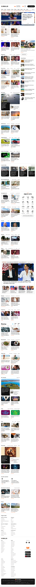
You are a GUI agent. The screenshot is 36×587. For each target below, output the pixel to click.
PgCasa (2, 295)
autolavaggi (2, 528)
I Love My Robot (13, 203)
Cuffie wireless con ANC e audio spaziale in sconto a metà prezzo (30, 98)
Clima (11, 92)
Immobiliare (12, 123)
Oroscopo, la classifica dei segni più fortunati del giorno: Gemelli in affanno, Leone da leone (5, 458)
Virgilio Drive (2, 545)
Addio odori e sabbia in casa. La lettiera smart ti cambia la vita (5, 440)
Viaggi (18, 9)
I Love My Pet (17, 193)
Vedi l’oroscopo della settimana (28, 215)
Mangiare (12, 517)
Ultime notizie (8, 234)
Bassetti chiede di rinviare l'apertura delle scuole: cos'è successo (5, 229)
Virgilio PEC (2, 544)
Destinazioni (12, 576)
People (8, 40)
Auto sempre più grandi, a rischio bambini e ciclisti (5, 403)
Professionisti (13, 530)
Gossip (12, 557)
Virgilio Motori (4, 137)
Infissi (12, 306)
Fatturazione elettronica (14, 561)
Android (11, 151)
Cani (12, 421)
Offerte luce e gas (13, 560)
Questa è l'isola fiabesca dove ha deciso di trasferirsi (15, 215)
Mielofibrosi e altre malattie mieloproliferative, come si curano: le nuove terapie (29, 77)
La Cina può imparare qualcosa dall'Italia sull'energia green (4, 105)
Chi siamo (9, 582)
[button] (33, 23)
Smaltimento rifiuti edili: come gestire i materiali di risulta (5, 510)
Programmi (18, 54)
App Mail (2, 551)
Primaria (18, 220)
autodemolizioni (3, 526)
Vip (1, 51)
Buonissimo (3, 339)
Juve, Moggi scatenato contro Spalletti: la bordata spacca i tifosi (5, 256)
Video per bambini (10, 408)
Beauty (8, 68)
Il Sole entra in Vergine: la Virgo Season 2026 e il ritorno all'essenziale (5, 471)
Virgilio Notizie (13, 541)
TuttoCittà (2, 575)
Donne (12, 9)
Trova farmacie (13, 570)
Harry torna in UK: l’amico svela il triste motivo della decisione (5, 317)
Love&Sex (18, 68)
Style (14, 68)
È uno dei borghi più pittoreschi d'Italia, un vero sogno (5, 481)
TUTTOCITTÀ (24, 580)
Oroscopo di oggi (10, 445)
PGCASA (17, 580)
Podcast (18, 421)
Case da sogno (14, 179)
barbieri (12, 527)
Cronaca (12, 234)
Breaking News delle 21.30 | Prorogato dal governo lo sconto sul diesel (14, 174)
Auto (10, 137)
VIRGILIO (6, 580)
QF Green (3, 92)
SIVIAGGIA (29, 580)
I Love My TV (12, 193)
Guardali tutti (33, 165)
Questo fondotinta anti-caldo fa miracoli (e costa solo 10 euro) (15, 35)
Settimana (15, 445)
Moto (12, 137)
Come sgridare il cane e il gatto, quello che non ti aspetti (15, 429)
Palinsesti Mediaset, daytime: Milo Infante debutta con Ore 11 (22, 291)
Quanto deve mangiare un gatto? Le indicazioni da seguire (5, 429)
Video (27, 9)
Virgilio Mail (2, 541)
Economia (8, 9)
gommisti (2, 527)
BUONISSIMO (16, 581)
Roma (3, 324)
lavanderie (2, 531)
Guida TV (11, 54)
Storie (12, 309)
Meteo (15, 9)
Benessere (10, 353)
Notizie (2, 9)
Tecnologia (2, 36)
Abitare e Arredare (4, 517)
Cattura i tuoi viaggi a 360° (26, 48)
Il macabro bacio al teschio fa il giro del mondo (14, 317)
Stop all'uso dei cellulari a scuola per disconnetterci (5, 76)
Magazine (3, 54)
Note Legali (12, 582)
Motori (21, 9)
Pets (2, 421)
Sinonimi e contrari (13, 220)
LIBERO (3, 580)
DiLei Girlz (3, 68)
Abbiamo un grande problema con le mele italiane (15, 403)
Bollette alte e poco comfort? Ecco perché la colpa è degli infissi (15, 304)
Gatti (15, 421)
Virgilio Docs (2, 546)
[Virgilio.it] (4, 6)
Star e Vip (11, 40)
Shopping (2, 560)
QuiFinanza (3, 123)
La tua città (12, 571)
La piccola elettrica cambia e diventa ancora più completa (15, 145)
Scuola (2, 220)
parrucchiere (12, 525)
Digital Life (18, 151)
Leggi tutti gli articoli (31, 262)
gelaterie (12, 518)
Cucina (2, 350)
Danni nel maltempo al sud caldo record (32, 173)
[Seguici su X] (29, 542)
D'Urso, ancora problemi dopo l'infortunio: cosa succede (15, 49)
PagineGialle (2, 569)
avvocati (12, 531)
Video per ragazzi (17, 408)
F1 (14, 248)
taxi (1, 525)
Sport (5, 9)
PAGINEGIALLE (9, 580)
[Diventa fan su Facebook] (26, 542)
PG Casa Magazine (3, 573)
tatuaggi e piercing (13, 528)
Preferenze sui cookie (23, 582)
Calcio (6, 248)
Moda (19, 40)
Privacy (15, 582)
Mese (19, 445)
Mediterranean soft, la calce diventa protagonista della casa (5, 187)
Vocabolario (12, 572)
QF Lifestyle (3, 377)
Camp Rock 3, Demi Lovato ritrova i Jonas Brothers (15, 86)
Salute (19, 353)
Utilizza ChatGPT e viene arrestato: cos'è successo (15, 159)
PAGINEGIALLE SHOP (13, 580)
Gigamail (2, 547)
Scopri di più (24, 54)
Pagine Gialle (4, 515)
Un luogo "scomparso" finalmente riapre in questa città (5, 215)
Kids (2, 408)
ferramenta (2, 518)
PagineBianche (3, 574)
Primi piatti (12, 339)
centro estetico (13, 526)
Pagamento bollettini (13, 562)
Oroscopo (3, 445)
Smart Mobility (3, 567)
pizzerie (12, 522)
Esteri (19, 234)
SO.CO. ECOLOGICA (3, 512)
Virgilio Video (12, 545)
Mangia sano (3, 374)
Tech (24, 9)
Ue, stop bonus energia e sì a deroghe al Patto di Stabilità (15, 118)
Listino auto (2, 566)
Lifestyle (15, 40)
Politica (16, 234)
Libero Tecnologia (4, 151)
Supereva (3, 309)
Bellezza (12, 37)
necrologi (2, 535)
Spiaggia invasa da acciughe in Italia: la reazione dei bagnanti (5, 334)
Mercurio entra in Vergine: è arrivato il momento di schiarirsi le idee (16, 461)
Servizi (2, 530)
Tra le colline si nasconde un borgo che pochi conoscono (15, 481)
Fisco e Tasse (18, 123)
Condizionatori (3, 306)
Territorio (12, 335)
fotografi (12, 535)
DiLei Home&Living (5, 179)
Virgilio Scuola (3, 562)
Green (3, 108)
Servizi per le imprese (5, 487)
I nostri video (3, 165)
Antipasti (8, 339)
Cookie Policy (18, 582)
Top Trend (2, 498)
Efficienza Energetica (16, 92)
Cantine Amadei (13, 512)
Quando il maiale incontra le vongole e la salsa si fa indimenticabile (29, 61)
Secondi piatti (17, 339)
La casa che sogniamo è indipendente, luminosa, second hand (15, 76)
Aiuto (1, 552)
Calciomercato (10, 248)
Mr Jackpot (12, 563)
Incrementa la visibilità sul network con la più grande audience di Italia (15, 496)
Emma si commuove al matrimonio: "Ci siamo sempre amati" (5, 49)
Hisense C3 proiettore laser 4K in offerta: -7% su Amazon (5, 201)
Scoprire (12, 374)
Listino (19, 137)
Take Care (3, 353)
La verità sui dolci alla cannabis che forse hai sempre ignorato (15, 347)
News (14, 54)
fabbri (2, 522)
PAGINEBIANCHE (21, 580)
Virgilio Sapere (3, 561)
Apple (14, 151)
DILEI (27, 580)
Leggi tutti (18, 377)
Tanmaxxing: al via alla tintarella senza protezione (5, 86)
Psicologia (15, 353)
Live (19, 248)
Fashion (11, 68)
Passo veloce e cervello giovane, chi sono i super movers (15, 361)
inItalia (12, 551)
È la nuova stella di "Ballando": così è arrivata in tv (14, 229)
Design (19, 179)
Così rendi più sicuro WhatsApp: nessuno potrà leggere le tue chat (5, 159)
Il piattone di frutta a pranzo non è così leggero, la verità (4, 372)
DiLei (2, 40)
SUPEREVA (19, 581)
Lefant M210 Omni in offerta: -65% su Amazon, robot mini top (15, 201)
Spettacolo (24, 20)
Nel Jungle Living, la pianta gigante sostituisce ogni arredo (15, 187)
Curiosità (18, 309)
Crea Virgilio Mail (31, 6)
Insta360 (22, 52)
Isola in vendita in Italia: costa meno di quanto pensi (5, 131)
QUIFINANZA (32, 580)
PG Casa (2, 572)
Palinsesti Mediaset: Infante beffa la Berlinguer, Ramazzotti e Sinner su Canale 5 (5, 292)
